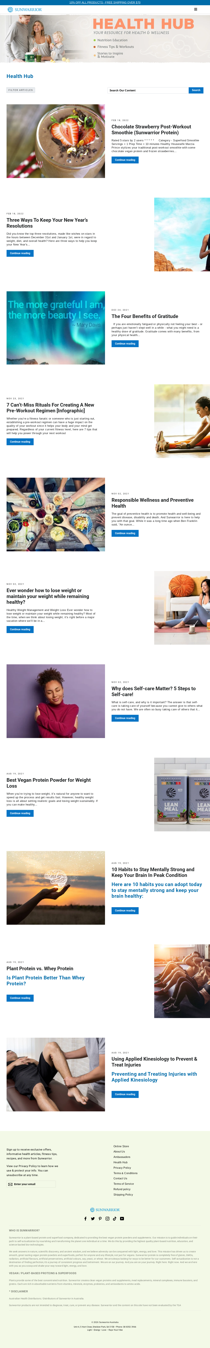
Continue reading (125, 159)
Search (196, 90)
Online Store (121, 1146)
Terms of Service (124, 1183)
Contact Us (120, 1178)
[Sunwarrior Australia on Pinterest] (100, 1219)
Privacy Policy (28, 1166)
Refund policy (122, 1189)
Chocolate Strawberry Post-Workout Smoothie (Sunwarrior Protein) (151, 129)
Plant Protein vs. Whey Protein (40, 968)
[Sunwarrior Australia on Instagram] (107, 1219)
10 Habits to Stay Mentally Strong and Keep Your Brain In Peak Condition (153, 872)
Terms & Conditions (126, 1173)
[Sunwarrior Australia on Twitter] (93, 1219)
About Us (119, 1151)
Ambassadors (122, 1157)
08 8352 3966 (129, 1327)
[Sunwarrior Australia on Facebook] (85, 1219)
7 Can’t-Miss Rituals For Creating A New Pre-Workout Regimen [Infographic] (50, 408)
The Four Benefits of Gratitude (145, 316)
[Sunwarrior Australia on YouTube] (122, 1219)
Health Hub (120, 1162)
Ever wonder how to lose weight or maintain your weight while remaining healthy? (48, 596)
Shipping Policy (123, 1194)
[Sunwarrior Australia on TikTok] (115, 1219)
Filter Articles (21, 90)
